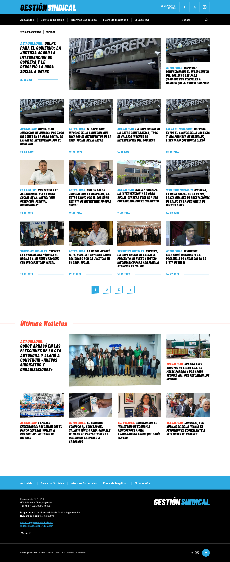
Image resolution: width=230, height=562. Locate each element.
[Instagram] (204, 7)
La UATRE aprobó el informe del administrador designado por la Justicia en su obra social (90, 256)
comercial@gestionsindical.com (36, 522)
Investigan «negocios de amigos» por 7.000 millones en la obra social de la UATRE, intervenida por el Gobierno (42, 136)
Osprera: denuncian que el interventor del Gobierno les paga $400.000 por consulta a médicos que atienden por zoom (187, 75)
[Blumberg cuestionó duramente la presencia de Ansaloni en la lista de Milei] (188, 233)
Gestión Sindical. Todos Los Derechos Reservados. (62, 553)
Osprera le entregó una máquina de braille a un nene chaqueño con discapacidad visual (40, 256)
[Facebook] (184, 7)
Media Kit (26, 533)
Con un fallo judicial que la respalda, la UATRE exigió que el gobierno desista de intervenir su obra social (90, 197)
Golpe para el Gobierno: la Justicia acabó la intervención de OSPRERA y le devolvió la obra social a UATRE (40, 57)
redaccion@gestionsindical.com (36, 526)
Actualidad (27, 19)
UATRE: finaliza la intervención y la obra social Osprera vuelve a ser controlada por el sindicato (138, 195)
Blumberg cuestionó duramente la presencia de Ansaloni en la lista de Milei (186, 256)
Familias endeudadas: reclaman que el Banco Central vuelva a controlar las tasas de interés (41, 430)
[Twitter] (194, 7)
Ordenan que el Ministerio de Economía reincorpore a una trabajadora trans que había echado (139, 430)
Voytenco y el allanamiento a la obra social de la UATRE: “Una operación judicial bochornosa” (39, 197)
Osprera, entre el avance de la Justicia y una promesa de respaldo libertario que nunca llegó (188, 134)
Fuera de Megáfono (115, 19)
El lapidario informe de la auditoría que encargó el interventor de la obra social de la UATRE (90, 134)
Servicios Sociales (52, 19)
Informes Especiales (84, 19)
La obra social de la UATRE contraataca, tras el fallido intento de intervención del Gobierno (139, 134)
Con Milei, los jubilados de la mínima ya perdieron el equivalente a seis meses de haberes (185, 428)
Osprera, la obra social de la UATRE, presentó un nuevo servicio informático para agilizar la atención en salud (138, 258)
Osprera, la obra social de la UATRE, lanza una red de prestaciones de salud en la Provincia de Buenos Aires (188, 197)
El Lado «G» (142, 19)
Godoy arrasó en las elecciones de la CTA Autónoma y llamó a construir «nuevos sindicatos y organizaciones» (40, 357)
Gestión (48, 7)
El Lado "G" (28, 190)
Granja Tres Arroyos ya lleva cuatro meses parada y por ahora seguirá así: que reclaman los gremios (188, 371)
